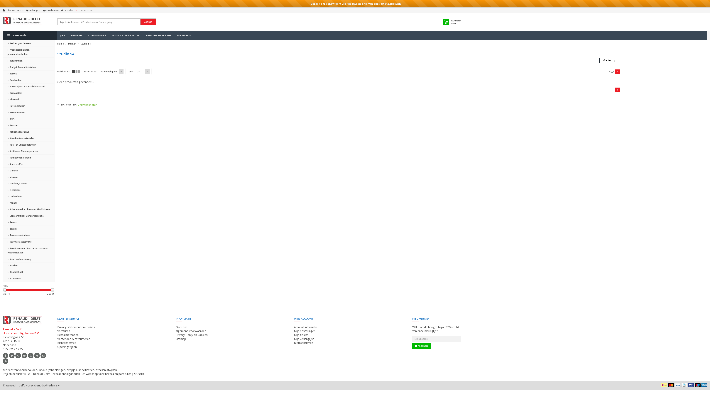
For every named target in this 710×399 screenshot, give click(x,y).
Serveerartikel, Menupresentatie (26, 215)
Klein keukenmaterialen (21, 138)
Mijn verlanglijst (304, 339)
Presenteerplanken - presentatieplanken (19, 52)
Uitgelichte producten (125, 35)
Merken (72, 43)
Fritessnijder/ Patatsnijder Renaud (27, 86)
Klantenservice (97, 35)
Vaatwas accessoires (20, 241)
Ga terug (609, 60)
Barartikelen (16, 60)
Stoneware (15, 278)
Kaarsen (13, 125)
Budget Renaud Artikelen (22, 67)
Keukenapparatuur (19, 131)
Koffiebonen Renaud (20, 157)
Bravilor (13, 265)
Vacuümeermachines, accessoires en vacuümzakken (28, 250)
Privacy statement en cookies (76, 327)
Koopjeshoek (16, 272)
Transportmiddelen (19, 235)
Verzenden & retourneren (73, 339)
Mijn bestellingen (304, 331)
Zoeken (148, 21)
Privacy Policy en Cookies (192, 335)
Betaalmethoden (68, 335)
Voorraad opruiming (20, 259)
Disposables (15, 93)
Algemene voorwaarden (191, 331)
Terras (13, 222)
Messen (13, 177)
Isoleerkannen (17, 112)
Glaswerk (14, 99)
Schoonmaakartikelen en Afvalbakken (29, 209)
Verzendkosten (87, 105)
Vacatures (63, 331)
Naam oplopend (109, 71)
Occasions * (184, 35)
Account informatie (306, 327)
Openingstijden (67, 347)
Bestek (13, 73)
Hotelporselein (17, 106)
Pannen (13, 202)
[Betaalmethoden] (664, 385)
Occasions (15, 190)
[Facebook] (5, 355)
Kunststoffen (16, 164)
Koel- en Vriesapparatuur (22, 144)
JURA (62, 35)
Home (60, 43)
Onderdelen (15, 196)
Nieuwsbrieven (303, 343)
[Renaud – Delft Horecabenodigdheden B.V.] (22, 22)
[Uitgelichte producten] (5, 361)
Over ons (76, 35)
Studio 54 (86, 43)
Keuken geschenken (20, 43)
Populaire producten (158, 35)
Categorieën (19, 35)
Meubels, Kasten (18, 183)
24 (138, 71)
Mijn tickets (301, 335)
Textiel (13, 228)
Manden (13, 170)
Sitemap (181, 339)
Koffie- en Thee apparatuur (23, 151)
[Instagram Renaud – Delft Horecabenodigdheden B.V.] (43, 355)
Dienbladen (15, 80)
